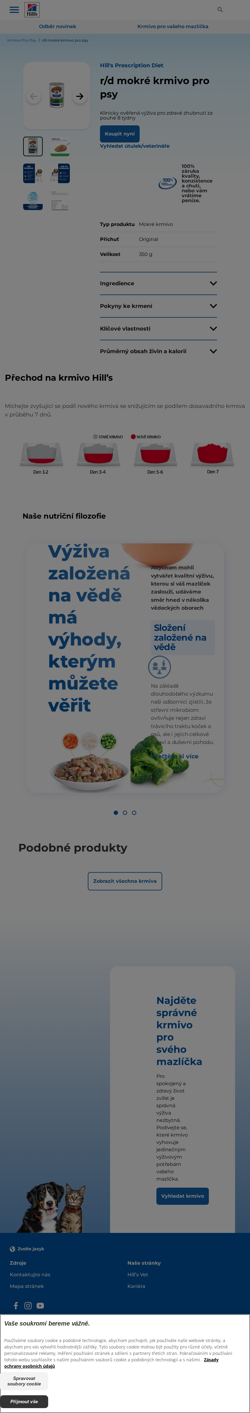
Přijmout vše (24, 1401)
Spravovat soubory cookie (24, 1381)
